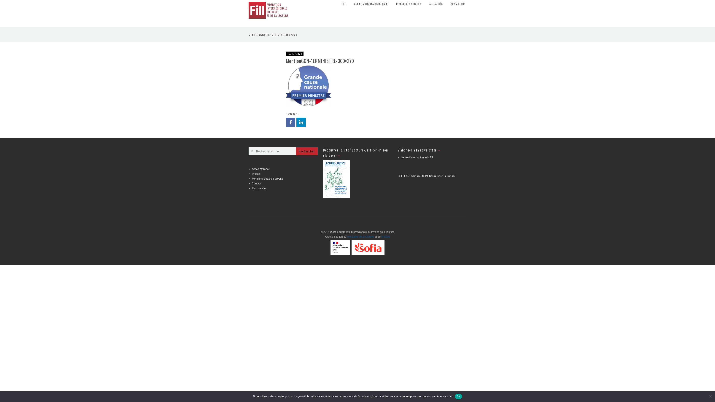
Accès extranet (260, 169)
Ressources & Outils (408, 4)
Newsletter (458, 4)
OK (458, 396)
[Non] (710, 396)
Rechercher (307, 151)
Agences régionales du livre (371, 4)
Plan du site (259, 188)
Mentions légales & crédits (267, 178)
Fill (344, 4)
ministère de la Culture (360, 236)
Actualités (436, 4)
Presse (256, 174)
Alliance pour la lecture (441, 176)
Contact (256, 183)
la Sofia (385, 236)
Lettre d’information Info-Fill (417, 157)
